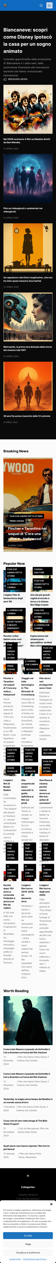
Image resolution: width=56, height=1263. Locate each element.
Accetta (28, 1235)
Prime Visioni (17, 521)
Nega (28, 1244)
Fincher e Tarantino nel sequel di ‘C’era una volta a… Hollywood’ (27, 533)
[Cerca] (41, 5)
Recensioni (32, 669)
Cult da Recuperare (28, 1198)
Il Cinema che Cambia (15, 586)
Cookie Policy (15, 1259)
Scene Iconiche (12, 770)
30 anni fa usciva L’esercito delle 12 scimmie (26, 416)
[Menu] (49, 5)
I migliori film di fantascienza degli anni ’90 (13, 598)
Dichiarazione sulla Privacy (35, 1259)
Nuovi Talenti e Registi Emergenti (15, 624)
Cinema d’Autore (39, 571)
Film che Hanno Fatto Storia (26, 516)
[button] (51, 1204)
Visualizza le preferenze (28, 1252)
